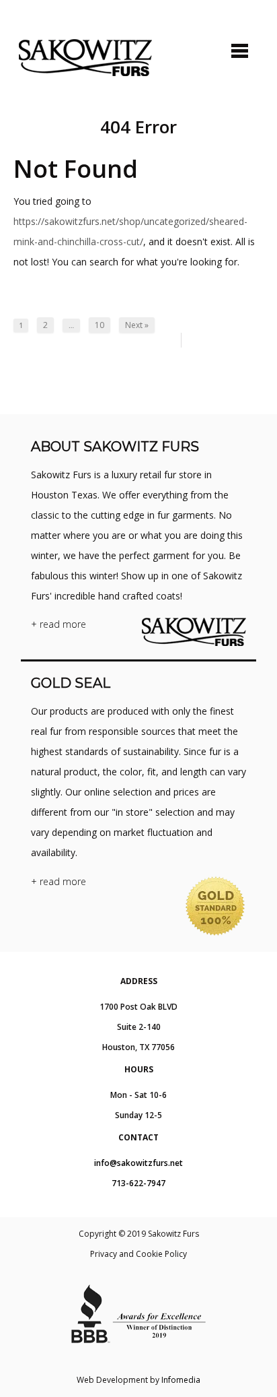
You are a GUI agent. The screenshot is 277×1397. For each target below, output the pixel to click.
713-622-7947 (138, 1183)
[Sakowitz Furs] (85, 57)
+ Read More (58, 624)
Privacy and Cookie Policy (138, 1254)
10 (99, 325)
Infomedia (180, 1380)
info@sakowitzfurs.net (138, 1163)
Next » (137, 325)
